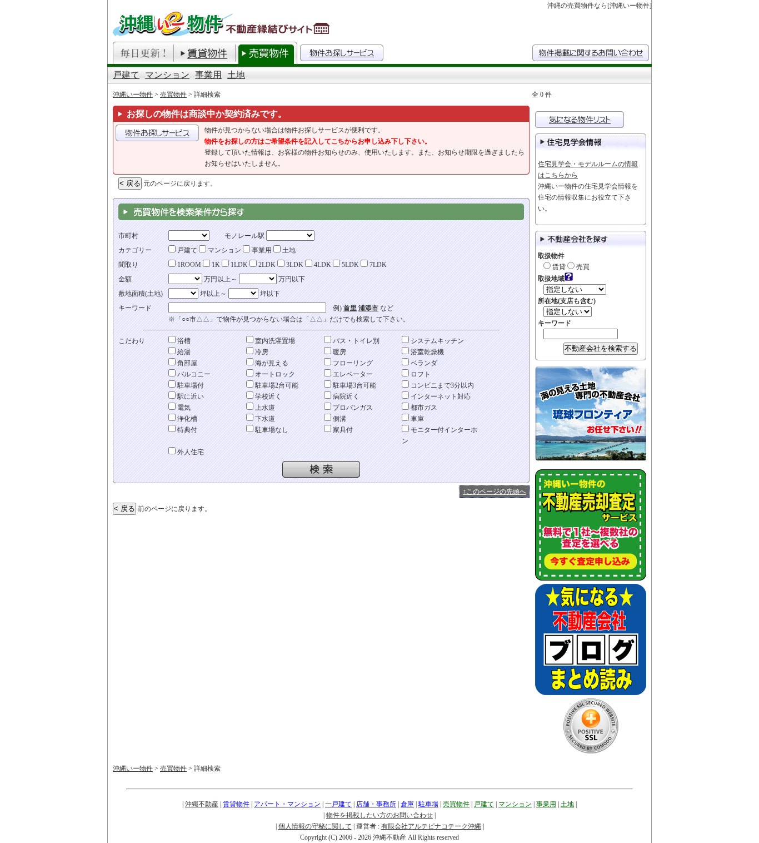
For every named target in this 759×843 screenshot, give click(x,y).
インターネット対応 (440, 396)
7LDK (377, 265)
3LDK (293, 265)
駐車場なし (270, 430)
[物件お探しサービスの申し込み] (157, 133)
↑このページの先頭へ (494, 491)
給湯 (183, 352)
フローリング (352, 363)
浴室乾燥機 (426, 352)
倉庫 (407, 804)
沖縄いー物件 (133, 94)
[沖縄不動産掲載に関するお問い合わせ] (590, 52)
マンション (167, 75)
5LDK (349, 265)
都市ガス (423, 407)
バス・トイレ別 (355, 341)
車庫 (416, 419)
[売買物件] (266, 53)
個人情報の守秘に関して (315, 826)
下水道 (264, 419)
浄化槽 (186, 419)
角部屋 (186, 363)
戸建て (126, 75)
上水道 (264, 407)
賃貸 (558, 267)
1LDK (238, 265)
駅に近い (190, 396)
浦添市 (368, 308)
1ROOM (188, 265)
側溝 (338, 419)
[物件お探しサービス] (341, 52)
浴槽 (183, 341)
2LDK (266, 265)
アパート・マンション (287, 804)
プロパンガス (352, 407)
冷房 (260, 352)
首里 (350, 308)
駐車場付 (190, 385)
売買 (582, 267)
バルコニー (193, 374)
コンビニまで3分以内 (441, 385)
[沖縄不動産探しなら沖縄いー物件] (222, 23)
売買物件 (173, 94)
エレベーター (352, 374)
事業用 (208, 75)
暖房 (338, 352)
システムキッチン (436, 341)
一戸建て (338, 804)
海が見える (270, 363)
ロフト (420, 374)
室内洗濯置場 (274, 341)
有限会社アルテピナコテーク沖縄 (431, 826)
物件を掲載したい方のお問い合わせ (379, 815)
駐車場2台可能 (275, 385)
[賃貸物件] (204, 53)
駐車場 (428, 804)
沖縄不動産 (201, 804)
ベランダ (423, 363)
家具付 (342, 430)
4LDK (321, 265)
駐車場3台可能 (353, 385)
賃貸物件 (236, 804)
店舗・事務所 (376, 804)
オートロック (274, 374)
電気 (183, 407)
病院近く (345, 396)
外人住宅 (190, 452)
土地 (236, 75)
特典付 (186, 430)
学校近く (267, 396)
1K (215, 265)
